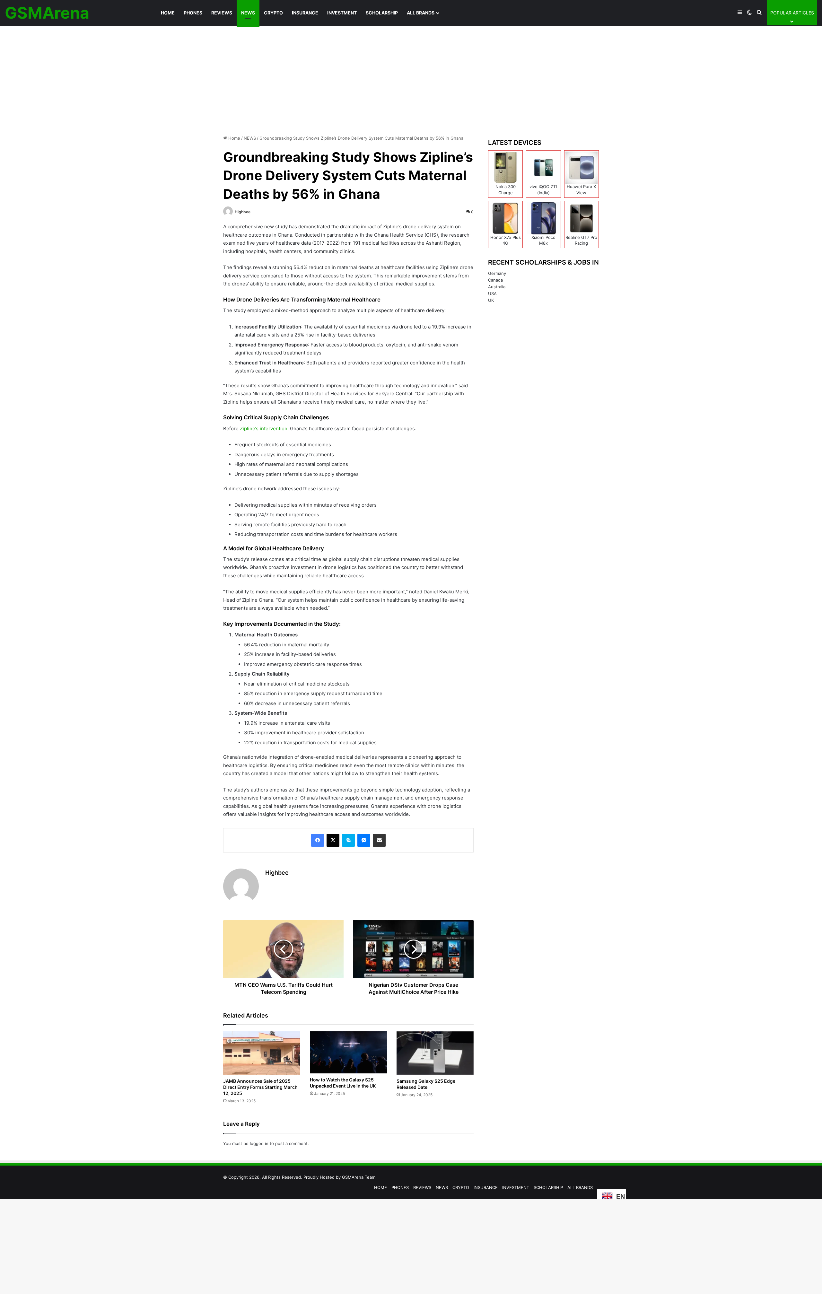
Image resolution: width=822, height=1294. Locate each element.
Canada (495, 280)
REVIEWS (221, 12)
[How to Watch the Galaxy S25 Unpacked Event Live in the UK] (348, 1052)
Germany (497, 273)
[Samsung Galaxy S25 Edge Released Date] (435, 1053)
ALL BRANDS (420, 12)
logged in (259, 1143)
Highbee (242, 211)
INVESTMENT (342, 12)
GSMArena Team (358, 1177)
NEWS (248, 12)
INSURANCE (305, 12)
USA (492, 293)
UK (491, 300)
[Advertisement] (411, 80)
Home (233, 138)
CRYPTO (273, 12)
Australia (496, 286)
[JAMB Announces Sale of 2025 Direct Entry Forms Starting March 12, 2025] (261, 1053)
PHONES (193, 12)
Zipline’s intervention (263, 428)
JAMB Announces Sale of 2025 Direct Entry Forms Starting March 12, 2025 (260, 1087)
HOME (168, 12)
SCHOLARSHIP (382, 12)
